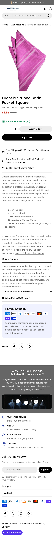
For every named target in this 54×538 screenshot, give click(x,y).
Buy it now (27, 137)
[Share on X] (22, 346)
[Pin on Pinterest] (30, 346)
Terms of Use (37, 477)
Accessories (17, 24)
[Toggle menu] (3, 8)
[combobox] (27, 16)
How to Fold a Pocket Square (29, 253)
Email (10, 438)
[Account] (45, 8)
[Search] (48, 15)
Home (5, 24)
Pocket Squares (34, 107)
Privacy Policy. (8, 480)
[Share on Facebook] (14, 346)
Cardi (13, 107)
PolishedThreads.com (21, 523)
